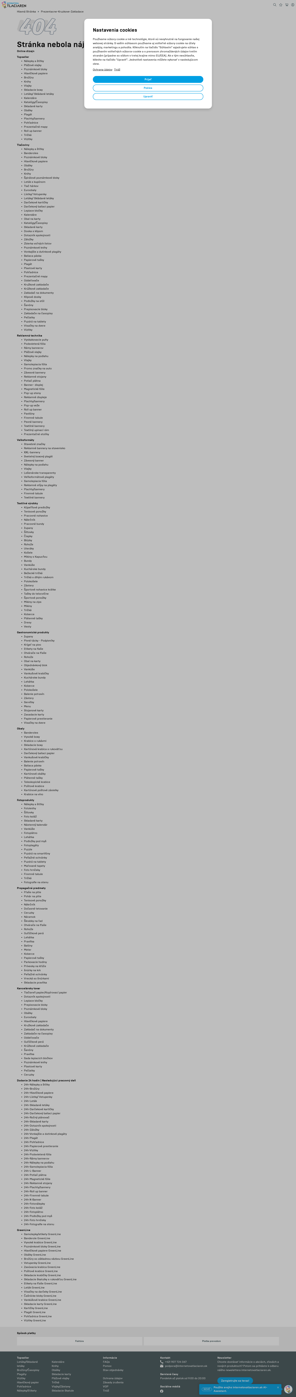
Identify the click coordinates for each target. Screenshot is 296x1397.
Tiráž (117, 69)
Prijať (148, 79)
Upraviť (148, 96)
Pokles (148, 88)
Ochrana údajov (102, 69)
